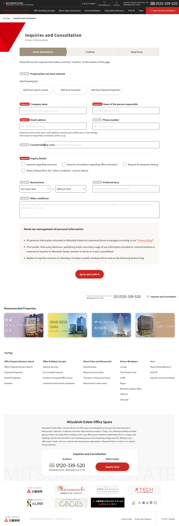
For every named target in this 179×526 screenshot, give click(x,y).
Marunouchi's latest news (95, 383)
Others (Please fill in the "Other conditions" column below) (57, 170)
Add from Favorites (71, 89)
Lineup (123, 366)
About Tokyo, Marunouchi (70, 10)
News (141, 10)
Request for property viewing (143, 164)
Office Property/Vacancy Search (16, 10)
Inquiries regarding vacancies (41, 164)
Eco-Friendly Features (53, 372)
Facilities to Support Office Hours (58, 377)
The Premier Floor (128, 372)
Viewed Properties (12, 377)
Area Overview (89, 366)
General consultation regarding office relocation (92, 164)
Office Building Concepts (44, 10)
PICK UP (131, 10)
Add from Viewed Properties (105, 89)
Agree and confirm (90, 274)
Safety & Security (50, 366)
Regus (123, 383)
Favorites (8, 383)
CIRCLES (124, 394)
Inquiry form (112, 466)
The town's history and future (96, 377)
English (172, 519)
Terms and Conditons (143, 519)
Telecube (124, 399)
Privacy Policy (145, 240)
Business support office (131, 388)
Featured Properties (13, 372)
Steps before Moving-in (114, 10)
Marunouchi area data (93, 372)
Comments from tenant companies (59, 383)
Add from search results (35, 89)
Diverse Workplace (93, 10)
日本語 (164, 518)
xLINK (122, 377)
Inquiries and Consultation (162, 377)
